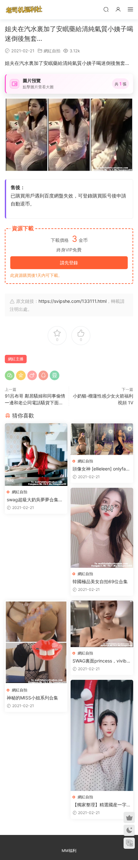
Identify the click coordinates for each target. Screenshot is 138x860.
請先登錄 (69, 262)
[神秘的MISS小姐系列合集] (36, 642)
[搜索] (106, 9)
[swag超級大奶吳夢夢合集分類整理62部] (36, 454)
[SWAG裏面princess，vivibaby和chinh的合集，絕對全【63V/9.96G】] (102, 624)
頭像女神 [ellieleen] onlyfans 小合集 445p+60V (102, 469)
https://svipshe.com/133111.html (73, 301)
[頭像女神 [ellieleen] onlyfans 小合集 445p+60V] (102, 439)
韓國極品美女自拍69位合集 (100, 581)
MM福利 (69, 850)
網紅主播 (15, 358)
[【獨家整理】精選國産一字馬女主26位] (102, 735)
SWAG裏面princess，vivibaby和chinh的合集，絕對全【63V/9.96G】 (101, 661)
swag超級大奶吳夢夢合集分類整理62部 (35, 500)
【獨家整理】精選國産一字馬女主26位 (102, 805)
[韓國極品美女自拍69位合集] (102, 527)
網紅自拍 (52, 50)
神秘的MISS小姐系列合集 (32, 697)
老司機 (24, 9)
